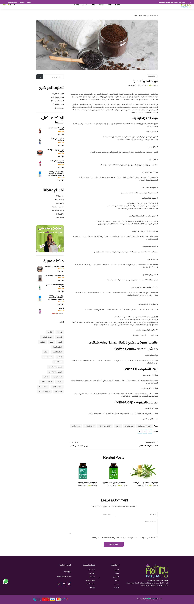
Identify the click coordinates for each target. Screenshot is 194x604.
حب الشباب (58, 362)
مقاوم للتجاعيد (89, 426)
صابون (118, 426)
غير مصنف (60, 108)
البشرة (59, 332)
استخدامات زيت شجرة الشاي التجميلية (114, 482)
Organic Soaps (57, 207)
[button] (190, 2)
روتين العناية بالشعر (55, 372)
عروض (93, 4)
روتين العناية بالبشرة (144, 426)
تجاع (51, 342)
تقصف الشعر (48, 357)
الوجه (60, 342)
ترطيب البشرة (57, 347)
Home (156, 15)
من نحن (84, 4)
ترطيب (42, 342)
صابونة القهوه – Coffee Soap (136, 402)
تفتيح (45, 352)
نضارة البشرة (76, 426)
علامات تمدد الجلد (105, 426)
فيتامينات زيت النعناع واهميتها (87, 482)
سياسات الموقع (12, 2)
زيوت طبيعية (129, 426)
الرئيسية (117, 4)
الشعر (50, 332)
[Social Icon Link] (69, 584)
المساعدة (22, 2)
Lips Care (58, 203)
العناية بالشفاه (59, 104)
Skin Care (58, 214)
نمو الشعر (58, 391)
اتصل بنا (76, 4)
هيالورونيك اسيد (44, 391)
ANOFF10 (158, 2)
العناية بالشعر (59, 101)
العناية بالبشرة (152, 76)
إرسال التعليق (113, 544)
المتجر (109, 4)
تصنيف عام (60, 217)
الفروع (29, 2)
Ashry (150, 85)
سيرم (46, 377)
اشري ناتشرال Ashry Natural (117, 342)
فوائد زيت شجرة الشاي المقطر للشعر (145, 482)
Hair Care (58, 199)
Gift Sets (58, 196)
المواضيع (101, 4)
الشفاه (59, 337)
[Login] (14, 5)
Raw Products (56, 210)
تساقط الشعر (57, 352)
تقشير (60, 357)
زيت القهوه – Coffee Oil (140, 369)
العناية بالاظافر (59, 93)
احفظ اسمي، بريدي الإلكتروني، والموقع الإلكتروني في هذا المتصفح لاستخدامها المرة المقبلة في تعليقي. (123, 537)
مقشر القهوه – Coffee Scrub (136, 349)
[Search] (19, 5)
